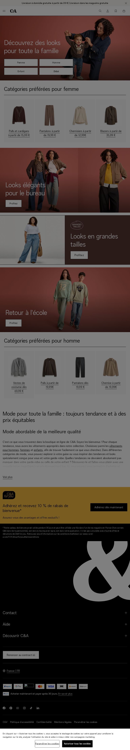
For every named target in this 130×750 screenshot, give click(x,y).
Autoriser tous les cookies (77, 743)
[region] (65, 739)
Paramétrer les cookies (47, 743)
